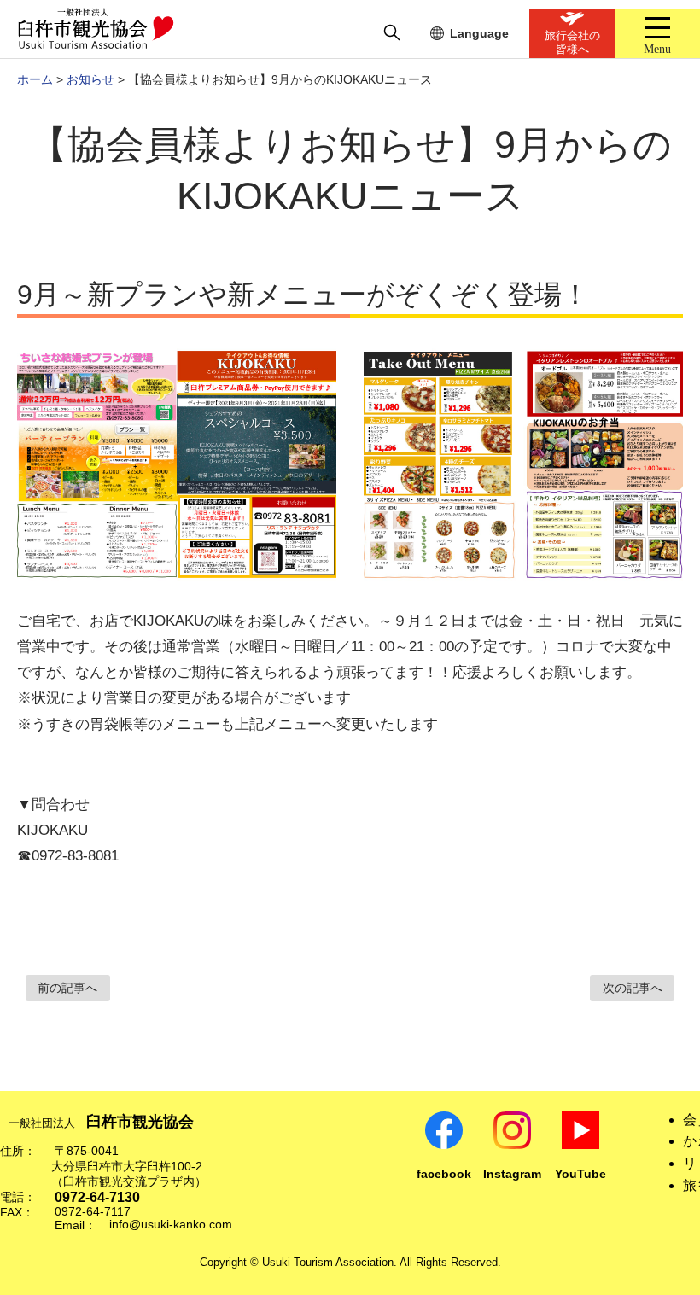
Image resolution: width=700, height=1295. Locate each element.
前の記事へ (67, 988)
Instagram (512, 1174)
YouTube (580, 1174)
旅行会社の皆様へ (572, 42)
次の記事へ (632, 988)
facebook (444, 1174)
